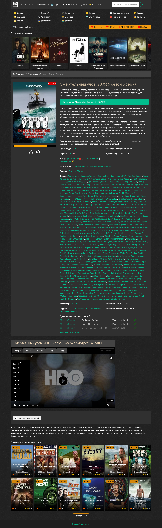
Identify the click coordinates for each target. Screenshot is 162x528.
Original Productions (68, 311)
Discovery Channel (76, 308)
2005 (74, 148)
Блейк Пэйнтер (82, 213)
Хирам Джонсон (126, 224)
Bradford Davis (137, 267)
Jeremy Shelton (102, 239)
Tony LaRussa (134, 261)
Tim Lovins (128, 210)
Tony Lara (101, 221)
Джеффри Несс (118, 299)
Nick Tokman (65, 204)
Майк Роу (126, 176)
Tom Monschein (112, 270)
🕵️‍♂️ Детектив (68, 13)
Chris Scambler (98, 233)
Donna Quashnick (101, 224)
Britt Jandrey (65, 227)
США (70, 153)
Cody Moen (120, 181)
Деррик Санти (71, 247)
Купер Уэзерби (92, 250)
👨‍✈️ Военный (43, 13)
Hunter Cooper (73, 236)
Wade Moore (111, 221)
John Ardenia (82, 284)
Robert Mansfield (89, 221)
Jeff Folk (120, 210)
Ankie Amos (98, 267)
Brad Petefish (117, 227)
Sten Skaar (124, 216)
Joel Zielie (121, 253)
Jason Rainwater (103, 227)
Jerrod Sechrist (123, 256)
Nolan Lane (101, 281)
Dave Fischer (131, 253)
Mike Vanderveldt (67, 213)
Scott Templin (101, 230)
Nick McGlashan (102, 184)
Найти (145, 4)
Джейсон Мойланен (69, 207)
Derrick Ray (130, 213)
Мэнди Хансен (139, 202)
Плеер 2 (28, 351)
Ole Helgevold (89, 230)
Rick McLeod (123, 233)
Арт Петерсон (101, 219)
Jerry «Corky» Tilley (80, 259)
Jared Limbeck (84, 290)
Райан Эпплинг (98, 270)
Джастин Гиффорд (98, 190)
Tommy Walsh (124, 267)
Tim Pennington (95, 253)
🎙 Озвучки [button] (81, 4)
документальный (90, 158)
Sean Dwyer (112, 202)
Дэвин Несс (90, 239)
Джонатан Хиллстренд (77, 179)
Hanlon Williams (114, 281)
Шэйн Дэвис (108, 290)
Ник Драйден (92, 204)
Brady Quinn (85, 236)
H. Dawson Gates (137, 276)
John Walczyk (75, 219)
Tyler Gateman (89, 227)
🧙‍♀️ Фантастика (44, 21)
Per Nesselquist (140, 242)
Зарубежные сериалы (83, 166)
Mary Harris (111, 296)
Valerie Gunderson (138, 256)
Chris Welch (112, 190)
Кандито (134, 284)
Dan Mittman (92, 299)
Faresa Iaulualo (74, 242)
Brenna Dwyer (85, 287)
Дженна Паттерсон (68, 224)
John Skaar (113, 224)
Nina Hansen (72, 287)
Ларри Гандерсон (77, 279)
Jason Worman (116, 279)
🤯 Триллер (139, 17)
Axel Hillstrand (123, 204)
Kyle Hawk (102, 284)
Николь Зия (72, 296)
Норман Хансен (124, 202)
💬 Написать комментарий (27, 418)
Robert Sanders (109, 253)
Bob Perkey (87, 216)
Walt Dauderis (66, 270)
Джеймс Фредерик (100, 187)
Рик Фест (126, 219)
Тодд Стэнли (116, 184)
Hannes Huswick (85, 264)
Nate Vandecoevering (82, 270)
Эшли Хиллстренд (123, 290)
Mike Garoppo (86, 233)
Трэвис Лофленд (94, 199)
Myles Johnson (75, 221)
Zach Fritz (86, 242)
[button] (69, 332)
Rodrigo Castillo (102, 273)
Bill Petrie (83, 207)
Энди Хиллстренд (139, 179)
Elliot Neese (77, 196)
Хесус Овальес (88, 256)
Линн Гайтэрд (124, 199)
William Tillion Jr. (99, 276)
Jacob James (96, 242)
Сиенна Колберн (108, 259)
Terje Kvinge (77, 293)
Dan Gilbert (72, 284)
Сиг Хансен (137, 176)
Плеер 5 (62, 351)
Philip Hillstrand (72, 233)
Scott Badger (128, 227)
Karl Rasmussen (99, 216)
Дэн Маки (139, 227)
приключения (72, 158)
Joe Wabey (81, 299)
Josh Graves (91, 281)
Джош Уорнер (75, 216)
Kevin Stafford (140, 210)
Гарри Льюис (131, 181)
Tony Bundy (95, 213)
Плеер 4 (50, 351)
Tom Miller (64, 279)
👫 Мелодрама (68, 17)
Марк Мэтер (137, 287)
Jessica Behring (92, 244)
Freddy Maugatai (126, 193)
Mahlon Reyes (141, 207)
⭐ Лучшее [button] (94, 4)
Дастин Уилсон (107, 181)
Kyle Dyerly (107, 242)
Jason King (122, 190)
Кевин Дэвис (72, 190)
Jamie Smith (64, 187)
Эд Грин (75, 184)
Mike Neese (104, 207)
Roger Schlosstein (83, 202)
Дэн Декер (133, 247)
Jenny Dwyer (100, 247)
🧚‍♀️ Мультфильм (93, 17)
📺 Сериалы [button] (56, 4)
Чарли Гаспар (116, 293)
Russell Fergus (106, 244)
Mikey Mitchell (118, 213)
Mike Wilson (127, 184)
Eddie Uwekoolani (109, 199)
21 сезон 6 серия (67, 328)
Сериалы (98, 166)
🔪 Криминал (44, 17)
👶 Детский (91, 13)
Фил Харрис (116, 176)
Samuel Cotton (92, 279)
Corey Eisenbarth (85, 224)
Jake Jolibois (93, 207)
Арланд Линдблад (86, 273)
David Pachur (77, 227)
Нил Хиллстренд (67, 202)
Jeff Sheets (134, 296)
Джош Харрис (124, 179)
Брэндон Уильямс (89, 176)
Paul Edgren (142, 221)
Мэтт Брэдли (66, 181)
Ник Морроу (65, 244)
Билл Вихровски (79, 181)
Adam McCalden (117, 207)
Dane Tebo (135, 230)
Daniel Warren (76, 230)
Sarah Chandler (86, 267)
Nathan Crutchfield (77, 281)
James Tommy (135, 233)
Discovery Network (93, 308)
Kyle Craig (128, 242)
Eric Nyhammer (114, 219)
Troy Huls (93, 284)
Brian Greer (129, 207)
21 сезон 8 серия (67, 320)
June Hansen (94, 259)
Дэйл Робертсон (87, 184)
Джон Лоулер (97, 261)
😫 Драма (138, 13)
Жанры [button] (69, 4)
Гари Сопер (88, 196)
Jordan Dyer (104, 279)
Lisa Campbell (104, 299)
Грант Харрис (99, 296)
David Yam (111, 256)
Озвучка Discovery (77, 171)
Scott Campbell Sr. (86, 247)
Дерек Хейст (88, 219)
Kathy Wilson (73, 276)
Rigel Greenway (119, 244)
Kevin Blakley (65, 259)
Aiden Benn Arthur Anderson (116, 236)
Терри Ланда (122, 296)
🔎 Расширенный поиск (23, 27)
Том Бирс (74, 303)
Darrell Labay (65, 250)
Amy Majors (125, 230)
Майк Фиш (143, 247)
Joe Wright (111, 276)
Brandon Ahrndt (81, 253)
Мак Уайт (136, 196)
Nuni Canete (104, 293)
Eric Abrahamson (130, 273)
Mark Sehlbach (116, 273)
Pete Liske (129, 259)
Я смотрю (107, 351)
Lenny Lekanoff (124, 196)
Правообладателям (81, 524)
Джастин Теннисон (127, 221)
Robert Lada (122, 261)
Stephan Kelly (124, 284)
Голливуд (107, 166)
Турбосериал (26, 4)
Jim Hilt (63, 284)
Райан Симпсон (67, 210)
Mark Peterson (116, 264)
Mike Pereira (83, 190)
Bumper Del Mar (130, 264)
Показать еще (81, 516)
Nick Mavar (113, 193)
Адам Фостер (74, 176)
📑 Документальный (118, 13)
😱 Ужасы (18, 21)
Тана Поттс (113, 284)
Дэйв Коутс (74, 267)
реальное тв (65, 161)
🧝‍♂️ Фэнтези (67, 21)
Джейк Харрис (101, 193)
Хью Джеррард (85, 296)
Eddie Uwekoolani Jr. (107, 204)
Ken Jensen (69, 253)
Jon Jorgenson (135, 216)
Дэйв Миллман (81, 210)
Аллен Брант (85, 276)
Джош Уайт (74, 193)
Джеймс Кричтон (108, 250)
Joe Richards (111, 287)
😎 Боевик (18, 13)
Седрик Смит (104, 176)
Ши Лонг (144, 204)
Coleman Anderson (101, 264)
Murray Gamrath (99, 202)
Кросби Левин (137, 199)
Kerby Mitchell (113, 216)
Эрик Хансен (94, 181)
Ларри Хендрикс (136, 236)
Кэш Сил (120, 259)
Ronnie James (101, 256)
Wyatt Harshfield (128, 281)
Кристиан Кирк (124, 287)
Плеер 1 (17, 351)
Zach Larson (112, 196)
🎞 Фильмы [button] (42, 4)
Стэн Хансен (116, 187)
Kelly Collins (133, 190)
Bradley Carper (74, 256)
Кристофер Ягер (90, 293)
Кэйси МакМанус (78, 199)
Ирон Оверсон (78, 250)
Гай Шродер (71, 273)
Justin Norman (123, 276)
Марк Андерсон (141, 184)
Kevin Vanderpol (78, 244)
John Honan (128, 279)
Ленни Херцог (98, 287)
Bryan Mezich (78, 239)
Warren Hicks (133, 250)
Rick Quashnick (95, 210)
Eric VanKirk (134, 270)
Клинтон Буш (97, 236)
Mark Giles (141, 281)
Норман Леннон (130, 293)
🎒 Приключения (118, 17)
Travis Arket (74, 261)
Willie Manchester (117, 239)
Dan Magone (96, 290)
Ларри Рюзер (110, 261)
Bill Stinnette (70, 299)
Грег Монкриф (109, 210)
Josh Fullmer (131, 239)
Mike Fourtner (100, 196)
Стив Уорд (134, 204)
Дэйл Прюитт (111, 233)
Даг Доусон (85, 261)
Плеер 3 (39, 351)
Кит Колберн (94, 179)
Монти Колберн (86, 193)
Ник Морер (111, 247)
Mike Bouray (118, 242)
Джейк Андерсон (109, 179)
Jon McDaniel (72, 264)
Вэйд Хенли (122, 250)
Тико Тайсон (114, 230)
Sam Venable (122, 247)
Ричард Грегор (71, 290)
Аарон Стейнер (78, 204)
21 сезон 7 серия (67, 324)
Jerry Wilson (105, 213)
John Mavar (139, 224)
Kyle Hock (124, 270)
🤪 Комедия (19, 17)
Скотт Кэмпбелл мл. (132, 187)
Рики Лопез (75, 187)
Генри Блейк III (111, 267)
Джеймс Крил (133, 244)
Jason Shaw (86, 187)
